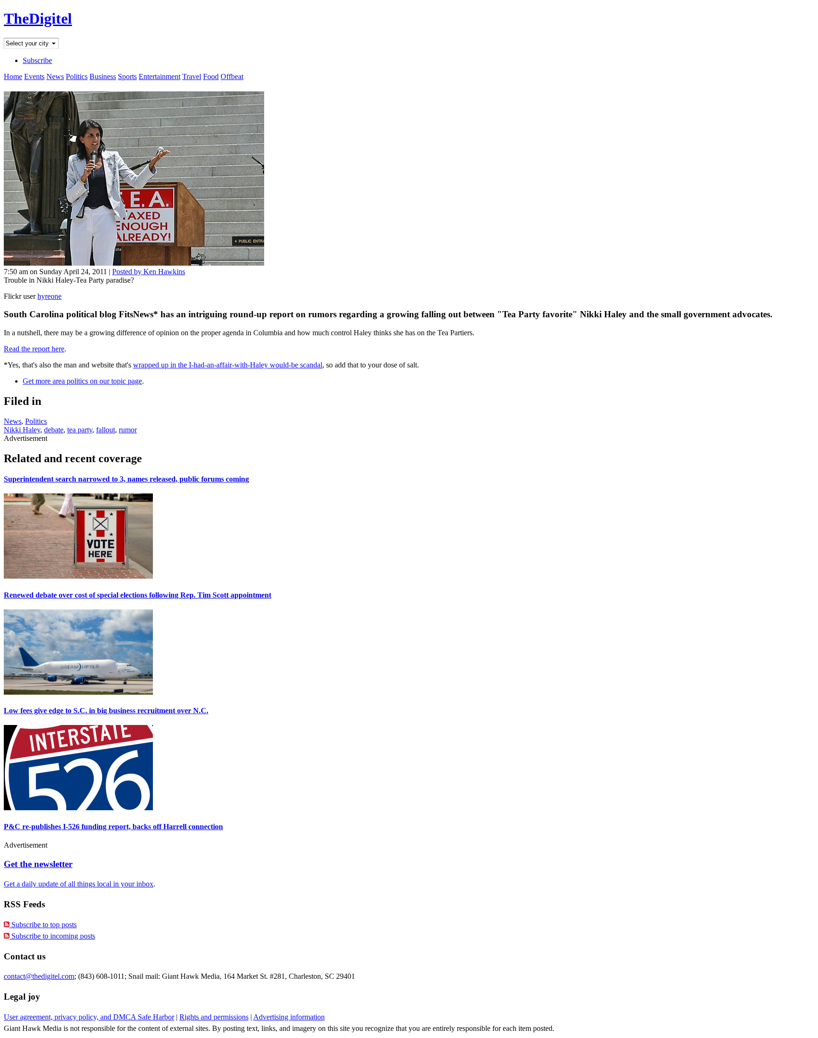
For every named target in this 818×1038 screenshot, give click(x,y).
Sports (127, 76)
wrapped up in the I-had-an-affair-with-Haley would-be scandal (227, 365)
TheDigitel (38, 18)
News (55, 76)
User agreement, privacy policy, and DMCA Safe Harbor (89, 1017)
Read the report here (34, 349)
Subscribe (37, 60)
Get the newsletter (38, 864)
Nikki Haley (22, 430)
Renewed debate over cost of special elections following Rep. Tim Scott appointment (137, 595)
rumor (128, 430)
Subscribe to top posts (43, 925)
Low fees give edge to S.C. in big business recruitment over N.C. (106, 711)
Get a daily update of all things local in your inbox (78, 884)
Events (34, 76)
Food (211, 76)
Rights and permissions (214, 1017)
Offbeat (232, 76)
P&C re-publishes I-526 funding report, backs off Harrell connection (113, 827)
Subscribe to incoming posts (52, 936)
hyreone (49, 296)
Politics (77, 76)
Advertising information (289, 1017)
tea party (79, 430)
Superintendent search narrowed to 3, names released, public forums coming (126, 479)
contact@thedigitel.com (39, 976)
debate (53, 430)
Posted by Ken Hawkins (148, 272)
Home (13, 76)
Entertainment (159, 76)
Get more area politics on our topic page (82, 381)
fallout (105, 430)
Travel (191, 76)
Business (102, 76)
